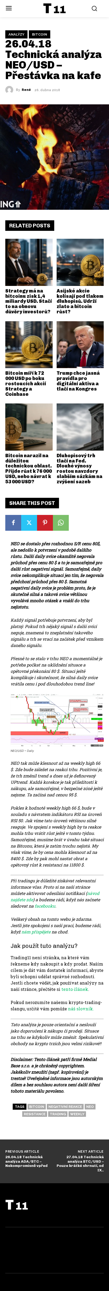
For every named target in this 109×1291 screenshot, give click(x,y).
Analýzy (16, 34)
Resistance (35, 1114)
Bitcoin (39, 34)
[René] (10, 90)
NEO (90, 1107)
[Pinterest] (45, 523)
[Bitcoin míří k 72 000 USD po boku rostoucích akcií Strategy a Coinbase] (29, 344)
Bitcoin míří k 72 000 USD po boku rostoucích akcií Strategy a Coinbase (25, 383)
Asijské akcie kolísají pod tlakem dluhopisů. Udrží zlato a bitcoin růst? (80, 301)
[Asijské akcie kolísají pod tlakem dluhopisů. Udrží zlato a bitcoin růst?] (80, 262)
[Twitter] (29, 523)
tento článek (74, 989)
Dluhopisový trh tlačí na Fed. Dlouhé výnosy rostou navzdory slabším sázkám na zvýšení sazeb (79, 469)
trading (58, 1114)
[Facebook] (13, 523)
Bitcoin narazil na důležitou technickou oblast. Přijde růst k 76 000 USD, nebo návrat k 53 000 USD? (28, 469)
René (26, 89)
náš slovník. (81, 1008)
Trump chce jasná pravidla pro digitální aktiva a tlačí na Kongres (78, 381)
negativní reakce (65, 1107)
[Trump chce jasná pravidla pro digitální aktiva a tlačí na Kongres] (80, 344)
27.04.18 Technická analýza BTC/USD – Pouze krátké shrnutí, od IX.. (80, 1163)
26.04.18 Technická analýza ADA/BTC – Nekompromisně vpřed (26, 1161)
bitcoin (36, 1107)
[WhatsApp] (61, 523)
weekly (77, 1114)
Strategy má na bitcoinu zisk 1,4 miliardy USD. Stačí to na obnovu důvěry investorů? (28, 301)
